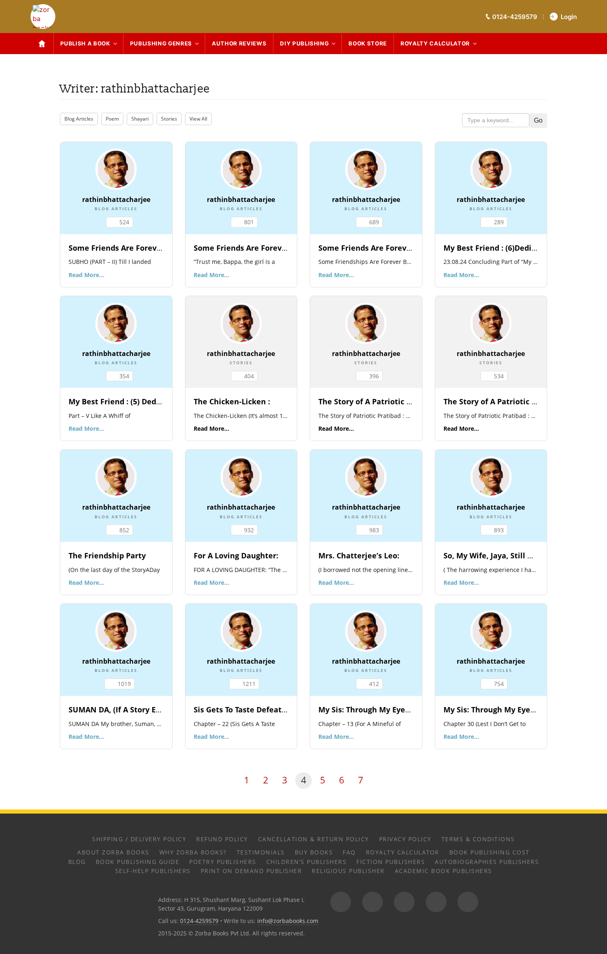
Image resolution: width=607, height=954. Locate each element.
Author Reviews (239, 43)
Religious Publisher (348, 871)
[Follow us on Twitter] (404, 902)
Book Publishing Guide (138, 862)
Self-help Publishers (153, 871)
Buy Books (314, 852)
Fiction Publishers (390, 862)
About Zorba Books (113, 852)
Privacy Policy (405, 839)
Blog (77, 862)
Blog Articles (78, 118)
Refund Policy (222, 839)
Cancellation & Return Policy (313, 839)
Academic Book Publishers (443, 871)
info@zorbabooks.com (287, 921)
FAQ (349, 852)
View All (198, 118)
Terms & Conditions (478, 839)
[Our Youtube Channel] (468, 902)
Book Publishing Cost (489, 852)
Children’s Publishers (306, 862)
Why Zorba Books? (193, 852)
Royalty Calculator (435, 43)
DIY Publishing (304, 43)
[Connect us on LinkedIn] (436, 902)
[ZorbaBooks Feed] (340, 902)
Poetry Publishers (222, 862)
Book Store (368, 43)
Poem (112, 118)
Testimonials (261, 852)
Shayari (140, 118)
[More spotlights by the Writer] (116, 168)
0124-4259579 (199, 921)
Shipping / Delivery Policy (139, 839)
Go (538, 120)
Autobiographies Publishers (487, 862)
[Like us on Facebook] (372, 902)
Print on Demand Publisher (251, 871)
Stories (169, 118)
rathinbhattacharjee (116, 199)
